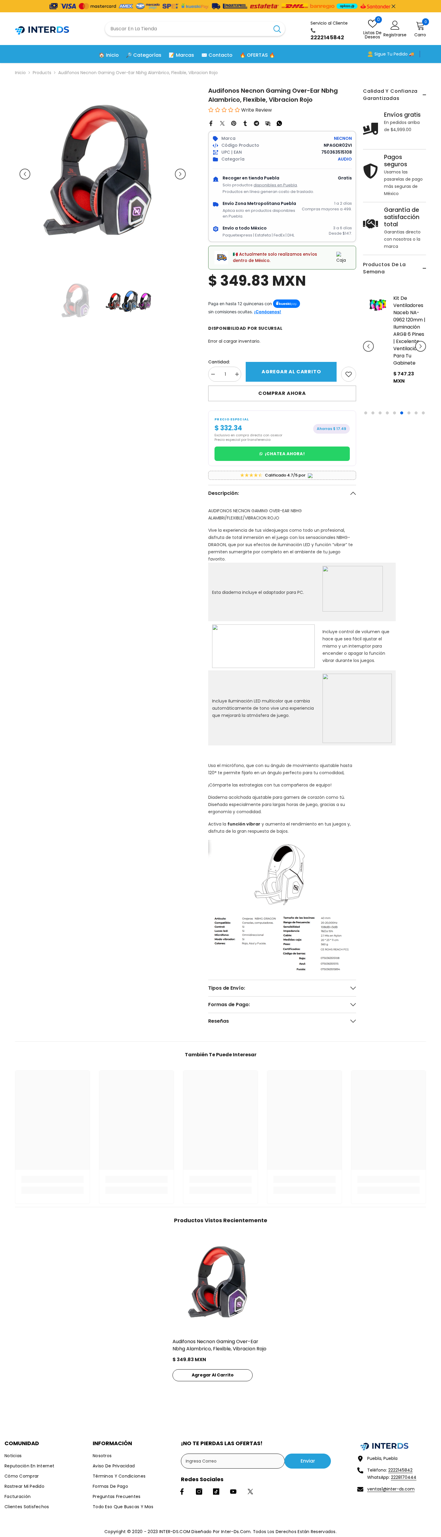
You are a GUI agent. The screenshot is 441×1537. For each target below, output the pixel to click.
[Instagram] (199, 1491)
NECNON (343, 138)
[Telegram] (256, 123)
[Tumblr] (245, 123)
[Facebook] (211, 123)
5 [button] (394, 412)
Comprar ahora (282, 393)
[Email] (268, 123)
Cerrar (393, 6)
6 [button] (401, 412)
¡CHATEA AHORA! (285, 454)
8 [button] (416, 412)
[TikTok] (216, 1491)
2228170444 (403, 1477)
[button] (368, 346)
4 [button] (387, 412)
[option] (394, 351)
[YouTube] (233, 1491)
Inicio (20, 73)
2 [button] (372, 412)
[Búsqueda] (195, 29)
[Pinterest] (233, 123)
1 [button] (365, 412)
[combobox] (187, 29)
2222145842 (400, 1470)
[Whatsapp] (279, 123)
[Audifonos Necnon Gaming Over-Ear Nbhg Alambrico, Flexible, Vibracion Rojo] (220, 1284)
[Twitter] (222, 123)
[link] (348, 374)
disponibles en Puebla (275, 185)
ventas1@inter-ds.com (391, 1489)
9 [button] (423, 412)
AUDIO (345, 159)
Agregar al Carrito (291, 371)
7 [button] (408, 412)
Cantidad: (219, 362)
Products (42, 73)
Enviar (308, 1460)
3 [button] (380, 412)
